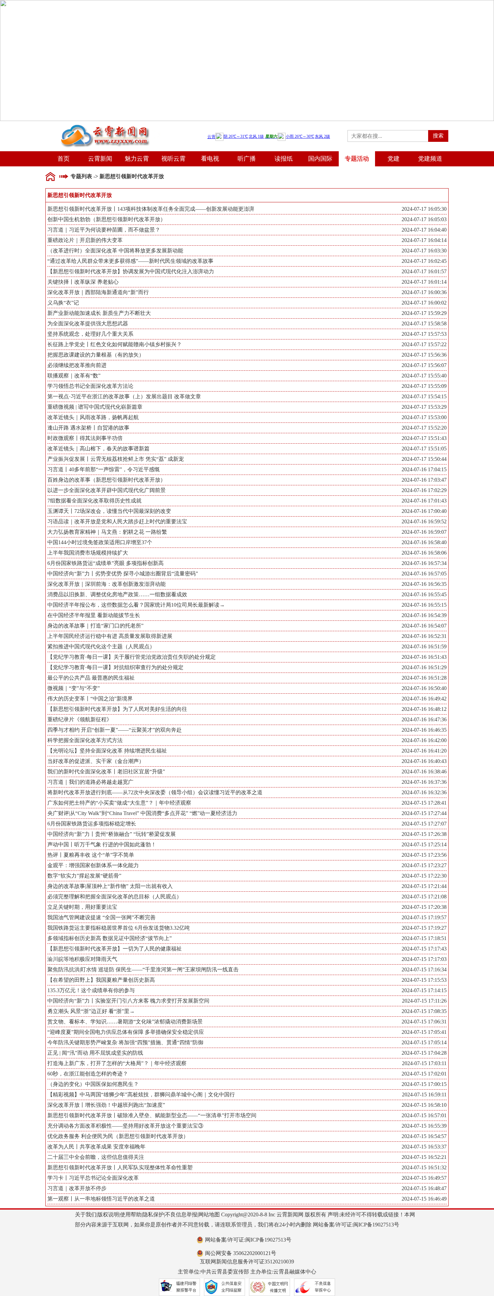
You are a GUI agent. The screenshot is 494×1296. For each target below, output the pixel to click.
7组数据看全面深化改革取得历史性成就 (247, 500)
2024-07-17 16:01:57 (424, 271)
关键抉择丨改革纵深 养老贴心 (247, 282)
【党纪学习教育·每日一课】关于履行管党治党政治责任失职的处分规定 (247, 657)
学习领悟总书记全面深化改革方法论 (247, 386)
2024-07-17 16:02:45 (424, 261)
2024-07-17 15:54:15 (424, 396)
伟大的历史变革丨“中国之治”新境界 (247, 698)
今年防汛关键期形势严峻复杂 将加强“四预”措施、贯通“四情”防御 (247, 1042)
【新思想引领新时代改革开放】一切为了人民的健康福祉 (247, 948)
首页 (63, 158)
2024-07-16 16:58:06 (424, 553)
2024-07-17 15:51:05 (424, 448)
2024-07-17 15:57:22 (424, 344)
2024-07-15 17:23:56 (424, 855)
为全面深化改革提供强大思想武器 (247, 323)
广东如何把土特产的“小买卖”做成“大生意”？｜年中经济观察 (247, 803)
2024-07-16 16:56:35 (424, 584)
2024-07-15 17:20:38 (424, 907)
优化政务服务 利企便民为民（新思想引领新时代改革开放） (247, 1136)
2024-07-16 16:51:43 (424, 657)
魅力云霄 (137, 158)
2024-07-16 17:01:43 (424, 500)
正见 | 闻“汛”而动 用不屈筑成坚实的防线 (247, 1053)
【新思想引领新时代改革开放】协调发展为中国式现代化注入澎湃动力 (247, 271)
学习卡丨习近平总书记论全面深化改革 (247, 1178)
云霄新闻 (100, 158)
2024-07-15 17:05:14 (424, 1042)
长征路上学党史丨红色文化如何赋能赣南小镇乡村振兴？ (247, 344)
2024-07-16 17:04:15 (424, 469)
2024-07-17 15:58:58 (424, 323)
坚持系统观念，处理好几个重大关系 (247, 334)
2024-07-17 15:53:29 (424, 407)
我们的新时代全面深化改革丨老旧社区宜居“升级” (247, 771)
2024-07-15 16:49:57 (424, 1178)
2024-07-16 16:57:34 (424, 563)
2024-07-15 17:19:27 (424, 928)
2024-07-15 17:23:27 (424, 865)
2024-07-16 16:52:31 (424, 636)
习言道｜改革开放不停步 (247, 1188)
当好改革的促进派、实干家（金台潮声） (247, 761)
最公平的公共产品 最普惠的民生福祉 (247, 678)
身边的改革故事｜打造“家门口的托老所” (247, 626)
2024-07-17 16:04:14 (424, 240)
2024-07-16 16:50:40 (424, 688)
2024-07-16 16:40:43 (424, 761)
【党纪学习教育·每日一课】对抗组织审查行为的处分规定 (247, 667)
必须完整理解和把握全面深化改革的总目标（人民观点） (247, 896)
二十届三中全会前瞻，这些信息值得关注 (247, 1157)
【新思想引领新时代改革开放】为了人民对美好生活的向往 (247, 709)
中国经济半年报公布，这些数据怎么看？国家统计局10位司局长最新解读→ (247, 605)
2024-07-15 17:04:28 (424, 1053)
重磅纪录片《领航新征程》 (247, 719)
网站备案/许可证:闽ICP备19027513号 (248, 1240)
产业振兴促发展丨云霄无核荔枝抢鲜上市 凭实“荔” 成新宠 (247, 459)
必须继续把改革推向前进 (247, 365)
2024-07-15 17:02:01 (424, 1074)
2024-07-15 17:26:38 (424, 834)
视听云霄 (173, 158)
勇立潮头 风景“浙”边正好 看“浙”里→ (247, 1011)
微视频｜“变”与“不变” (247, 688)
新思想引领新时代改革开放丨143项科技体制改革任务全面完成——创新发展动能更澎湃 (247, 209)
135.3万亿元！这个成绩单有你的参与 (247, 990)
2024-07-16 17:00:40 (424, 511)
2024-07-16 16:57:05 (424, 573)
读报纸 (284, 158)
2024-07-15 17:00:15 (424, 1084)
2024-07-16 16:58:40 (424, 542)
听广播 (247, 158)
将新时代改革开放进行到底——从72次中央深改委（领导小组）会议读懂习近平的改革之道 (247, 792)
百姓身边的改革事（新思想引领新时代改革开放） (247, 480)
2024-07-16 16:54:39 (424, 615)
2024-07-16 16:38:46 (424, 771)
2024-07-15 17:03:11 (424, 1063)
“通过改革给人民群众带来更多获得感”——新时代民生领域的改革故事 (247, 261)
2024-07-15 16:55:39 (424, 1126)
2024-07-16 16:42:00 (424, 740)
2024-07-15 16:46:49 (424, 1199)
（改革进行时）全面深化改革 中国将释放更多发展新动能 (247, 250)
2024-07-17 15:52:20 (424, 428)
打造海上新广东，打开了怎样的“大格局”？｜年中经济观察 (247, 1063)
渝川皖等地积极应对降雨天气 (247, 959)
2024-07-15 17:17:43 (424, 948)
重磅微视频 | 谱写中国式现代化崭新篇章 (247, 407)
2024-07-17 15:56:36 (424, 355)
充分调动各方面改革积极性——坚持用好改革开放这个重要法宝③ (247, 1126)
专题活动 (357, 158)
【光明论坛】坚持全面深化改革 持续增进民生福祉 (247, 751)
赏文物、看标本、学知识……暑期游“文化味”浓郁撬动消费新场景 (247, 1021)
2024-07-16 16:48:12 (424, 709)
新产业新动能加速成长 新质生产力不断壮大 (247, 313)
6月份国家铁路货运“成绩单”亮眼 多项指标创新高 (247, 563)
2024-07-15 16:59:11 (424, 1094)
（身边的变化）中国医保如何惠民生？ (247, 1084)
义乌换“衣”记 (247, 303)
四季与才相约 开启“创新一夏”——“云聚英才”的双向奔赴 (247, 730)
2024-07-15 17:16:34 (424, 969)
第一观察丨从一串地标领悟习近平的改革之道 (247, 1199)
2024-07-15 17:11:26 (424, 1001)
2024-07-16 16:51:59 (424, 646)
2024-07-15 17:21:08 (424, 896)
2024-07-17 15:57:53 (424, 334)
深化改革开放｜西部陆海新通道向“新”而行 (247, 292)
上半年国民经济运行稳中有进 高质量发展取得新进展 (247, 636)
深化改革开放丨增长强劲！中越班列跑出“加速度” (247, 1105)
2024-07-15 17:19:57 (424, 917)
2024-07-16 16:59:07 (424, 532)
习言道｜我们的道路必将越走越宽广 (247, 782)
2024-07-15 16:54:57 (424, 1136)
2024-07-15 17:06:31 (424, 1021)
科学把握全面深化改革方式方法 (247, 740)
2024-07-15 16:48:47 (424, 1188)
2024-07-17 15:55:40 (424, 375)
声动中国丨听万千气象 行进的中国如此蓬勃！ (247, 844)
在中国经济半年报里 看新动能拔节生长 (247, 615)
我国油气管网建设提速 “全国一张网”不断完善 (247, 917)
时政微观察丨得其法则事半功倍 (247, 438)
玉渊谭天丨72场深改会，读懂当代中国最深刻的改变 (247, 511)
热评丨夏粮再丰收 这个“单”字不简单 (247, 855)
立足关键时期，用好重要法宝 (247, 907)
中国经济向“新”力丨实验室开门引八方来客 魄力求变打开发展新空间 (247, 1001)
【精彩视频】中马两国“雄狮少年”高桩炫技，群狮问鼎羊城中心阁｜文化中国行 (247, 1094)
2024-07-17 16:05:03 (424, 219)
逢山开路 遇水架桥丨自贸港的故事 (247, 428)
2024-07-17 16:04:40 (424, 230)
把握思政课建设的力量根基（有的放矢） (247, 355)
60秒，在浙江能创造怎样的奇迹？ (247, 1074)
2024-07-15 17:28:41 (424, 803)
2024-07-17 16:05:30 (424, 209)
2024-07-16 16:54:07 (424, 626)
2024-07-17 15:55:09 (424, 386)
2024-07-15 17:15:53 (424, 980)
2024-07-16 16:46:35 (424, 730)
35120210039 (279, 1261)
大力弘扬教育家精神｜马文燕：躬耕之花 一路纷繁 (247, 532)
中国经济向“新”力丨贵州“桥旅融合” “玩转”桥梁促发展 (247, 834)
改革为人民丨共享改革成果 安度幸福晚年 (247, 1146)
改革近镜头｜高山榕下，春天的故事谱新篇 (247, 448)
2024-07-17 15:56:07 (424, 365)
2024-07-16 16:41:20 (424, 751)
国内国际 (320, 158)
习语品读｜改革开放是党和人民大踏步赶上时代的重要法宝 (247, 521)
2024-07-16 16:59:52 (424, 521)
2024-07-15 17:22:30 (424, 876)
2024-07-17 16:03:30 (424, 250)
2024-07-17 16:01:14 (424, 282)
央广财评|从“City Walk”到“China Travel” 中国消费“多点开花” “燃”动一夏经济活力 (247, 813)
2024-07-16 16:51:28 (424, 678)
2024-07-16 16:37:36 (424, 782)
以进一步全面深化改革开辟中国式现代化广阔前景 (247, 490)
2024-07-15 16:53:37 (424, 1146)
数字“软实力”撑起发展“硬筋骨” (247, 876)
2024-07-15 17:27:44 (424, 813)
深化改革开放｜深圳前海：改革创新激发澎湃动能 (247, 584)
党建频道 (430, 158)
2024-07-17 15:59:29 (424, 313)
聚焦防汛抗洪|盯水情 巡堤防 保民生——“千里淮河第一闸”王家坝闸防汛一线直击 (247, 969)
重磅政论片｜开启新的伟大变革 (247, 240)
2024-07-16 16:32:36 (424, 792)
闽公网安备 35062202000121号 (240, 1253)
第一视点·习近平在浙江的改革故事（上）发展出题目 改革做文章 (247, 396)
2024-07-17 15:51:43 (424, 438)
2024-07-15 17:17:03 (424, 959)
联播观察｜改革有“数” (247, 375)
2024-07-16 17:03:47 (424, 480)
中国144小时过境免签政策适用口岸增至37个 (247, 542)
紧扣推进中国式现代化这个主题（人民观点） (247, 646)
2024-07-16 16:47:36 (424, 719)
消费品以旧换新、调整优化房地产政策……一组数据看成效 (247, 594)
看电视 (210, 158)
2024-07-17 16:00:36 (424, 292)
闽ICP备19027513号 (376, 1224)
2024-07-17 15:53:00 (424, 417)
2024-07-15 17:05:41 (424, 1032)
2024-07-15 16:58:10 (424, 1105)
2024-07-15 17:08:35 (424, 1011)
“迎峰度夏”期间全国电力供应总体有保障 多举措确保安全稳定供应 (247, 1032)
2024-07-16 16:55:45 (424, 594)
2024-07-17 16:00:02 (424, 303)
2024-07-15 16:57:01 (424, 1115)
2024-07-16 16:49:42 (424, 698)
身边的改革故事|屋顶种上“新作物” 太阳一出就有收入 (247, 886)
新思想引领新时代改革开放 (131, 176)
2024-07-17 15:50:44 (424, 459)
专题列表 (81, 176)
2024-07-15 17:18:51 (424, 938)
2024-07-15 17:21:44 (424, 886)
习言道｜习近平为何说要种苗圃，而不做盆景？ (247, 230)
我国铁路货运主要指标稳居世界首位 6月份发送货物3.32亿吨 (247, 928)
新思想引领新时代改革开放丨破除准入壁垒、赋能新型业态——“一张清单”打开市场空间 (247, 1115)
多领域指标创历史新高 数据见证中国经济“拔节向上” (247, 938)
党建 (393, 158)
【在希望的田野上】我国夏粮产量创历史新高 (247, 980)
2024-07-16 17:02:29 (424, 490)
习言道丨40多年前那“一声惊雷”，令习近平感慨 (247, 469)
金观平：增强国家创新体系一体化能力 (247, 865)
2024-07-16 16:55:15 (424, 605)
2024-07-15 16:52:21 (424, 1157)
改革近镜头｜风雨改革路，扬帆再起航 (247, 417)
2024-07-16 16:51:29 (424, 667)
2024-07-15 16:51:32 (424, 1167)
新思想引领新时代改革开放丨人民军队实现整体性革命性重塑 (247, 1167)
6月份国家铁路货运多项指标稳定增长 (247, 823)
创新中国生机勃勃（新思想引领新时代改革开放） (247, 219)
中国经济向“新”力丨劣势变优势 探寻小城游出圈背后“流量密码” (247, 573)
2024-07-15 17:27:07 (424, 823)
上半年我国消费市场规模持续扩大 (247, 553)
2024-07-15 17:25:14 (424, 844)
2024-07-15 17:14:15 (424, 990)
